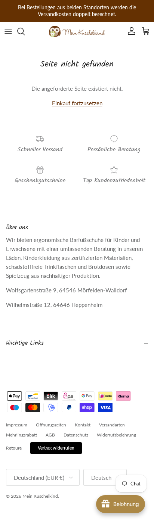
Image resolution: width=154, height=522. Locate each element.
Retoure (14, 448)
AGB (50, 435)
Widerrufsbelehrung (116, 435)
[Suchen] (24, 31)
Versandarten (112, 425)
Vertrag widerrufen (56, 448)
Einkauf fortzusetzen (77, 103)
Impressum (16, 425)
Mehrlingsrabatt (21, 435)
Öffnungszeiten (51, 425)
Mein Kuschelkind (40, 496)
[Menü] (8, 31)
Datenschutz (76, 435)
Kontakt (82, 425)
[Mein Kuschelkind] (77, 31)
